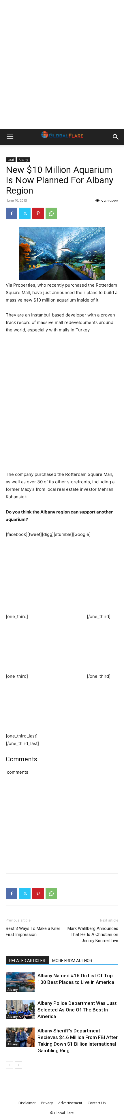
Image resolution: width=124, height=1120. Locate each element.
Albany (23, 160)
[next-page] (18, 1065)
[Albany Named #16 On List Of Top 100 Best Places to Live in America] (20, 982)
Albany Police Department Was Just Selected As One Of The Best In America (77, 1009)
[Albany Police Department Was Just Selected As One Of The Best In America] (20, 1009)
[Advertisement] (62, 64)
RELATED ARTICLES (27, 960)
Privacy (47, 1102)
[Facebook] (11, 213)
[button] (10, 137)
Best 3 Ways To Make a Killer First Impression (33, 931)
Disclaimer (27, 1102)
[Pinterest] (38, 213)
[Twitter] (25, 213)
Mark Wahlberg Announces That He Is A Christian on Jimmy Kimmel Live (92, 934)
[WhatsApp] (51, 213)
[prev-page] (9, 1065)
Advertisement (70, 1102)
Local (10, 160)
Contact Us (97, 1102)
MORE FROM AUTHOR (72, 960)
